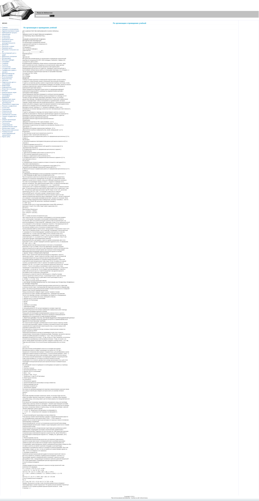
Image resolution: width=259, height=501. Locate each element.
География (5, 61)
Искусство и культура (9, 89)
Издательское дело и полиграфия (9, 83)
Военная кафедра (8, 60)
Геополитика (6, 67)
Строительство (7, 111)
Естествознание (7, 77)
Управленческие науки (9, 126)
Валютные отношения (9, 56)
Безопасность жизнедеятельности (8, 42)
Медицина (5, 97)
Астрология (6, 36)
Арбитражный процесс (9, 32)
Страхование (6, 109)
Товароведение (7, 125)
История (5, 90)
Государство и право (9, 68)
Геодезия (5, 63)
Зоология (5, 80)
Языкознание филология (10, 130)
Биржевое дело (7, 48)
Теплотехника (6, 121)
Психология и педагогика (10, 104)
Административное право (10, 31)
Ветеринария (6, 58)
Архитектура (6, 34)
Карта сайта (6, 136)
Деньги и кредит (7, 75)
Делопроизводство (8, 73)
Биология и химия (8, 46)
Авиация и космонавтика (10, 29)
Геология (5, 65)
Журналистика (7, 78)
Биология (5, 44)
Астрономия (6, 38)
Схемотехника (7, 113)
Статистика (6, 107)
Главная (5, 27)
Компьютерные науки (9, 92)
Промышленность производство (8, 101)
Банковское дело (7, 39)
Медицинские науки (8, 99)
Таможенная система (9, 114)
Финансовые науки (8, 128)
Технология (6, 123)
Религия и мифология (9, 106)
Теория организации (9, 119)
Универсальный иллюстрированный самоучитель (8, 133)
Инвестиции (6, 85)
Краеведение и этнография (7, 95)
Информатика (6, 87)
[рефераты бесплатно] (17, 20)
